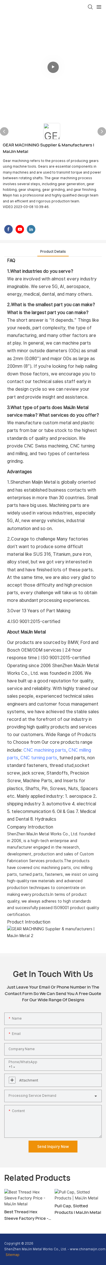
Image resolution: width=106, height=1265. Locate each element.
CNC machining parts (44, 750)
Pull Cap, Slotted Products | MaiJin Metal (78, 1209)
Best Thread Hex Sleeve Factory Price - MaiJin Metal (26, 1215)
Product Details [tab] (53, 252)
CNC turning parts (38, 757)
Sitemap (13, 1255)
